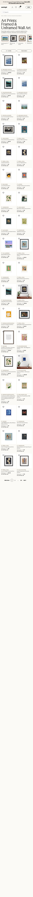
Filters (9, 50)
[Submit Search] (3, 12)
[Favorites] (16, 7)
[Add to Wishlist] (3, 55)
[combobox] (16, 12)
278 (21, 480)
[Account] (12, 7)
